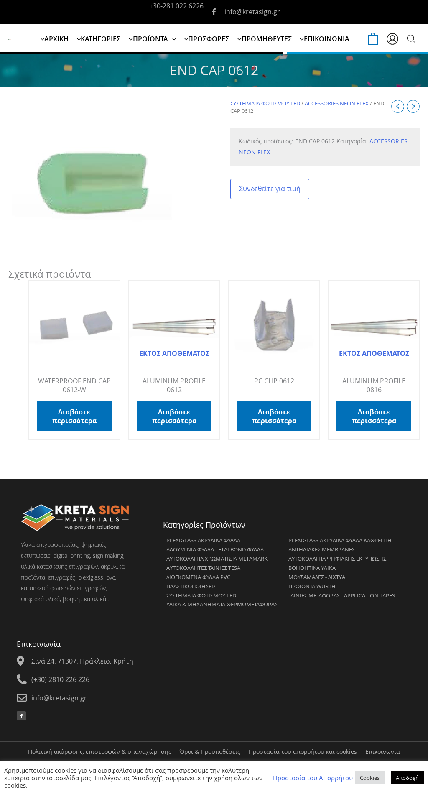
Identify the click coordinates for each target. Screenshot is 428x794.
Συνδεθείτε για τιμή (270, 188)
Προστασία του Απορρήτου (313, 777)
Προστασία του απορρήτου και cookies (303, 752)
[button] (172, 39)
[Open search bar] (411, 39)
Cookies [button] (370, 777)
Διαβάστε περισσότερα (74, 416)
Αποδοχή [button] (407, 777)
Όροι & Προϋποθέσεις (210, 752)
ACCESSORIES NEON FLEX (337, 103)
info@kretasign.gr (252, 11)
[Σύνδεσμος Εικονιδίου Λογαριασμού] (392, 39)
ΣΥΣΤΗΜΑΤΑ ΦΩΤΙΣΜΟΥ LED (265, 103)
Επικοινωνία (382, 752)
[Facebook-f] (21, 715)
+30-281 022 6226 (176, 5)
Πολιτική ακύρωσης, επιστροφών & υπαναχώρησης (99, 752)
